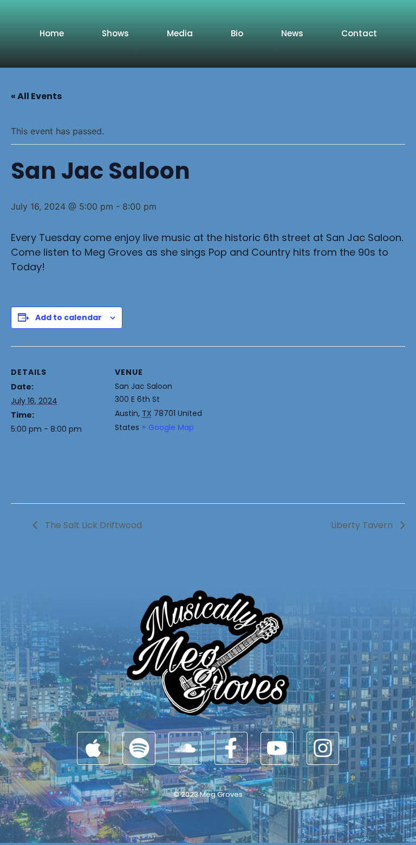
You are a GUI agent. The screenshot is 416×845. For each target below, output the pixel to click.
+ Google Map (167, 427)
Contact (359, 33)
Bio (237, 33)
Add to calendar (68, 317)
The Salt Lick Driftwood (92, 525)
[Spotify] (138, 748)
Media (180, 33)
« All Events (36, 96)
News (292, 33)
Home (52, 33)
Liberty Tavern (363, 525)
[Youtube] (277, 748)
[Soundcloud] (185, 748)
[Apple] (93, 748)
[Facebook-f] (231, 748)
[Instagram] (323, 748)
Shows (115, 33)
